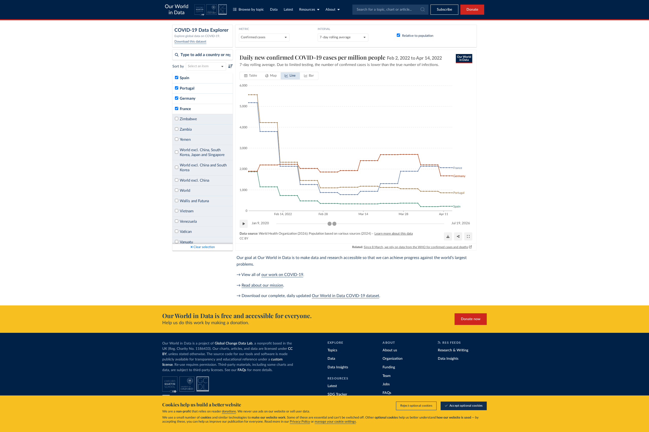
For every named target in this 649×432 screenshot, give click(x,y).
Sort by (178, 66)
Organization (393, 358)
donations (229, 411)
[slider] (330, 224)
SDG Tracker (337, 394)
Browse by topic (251, 9)
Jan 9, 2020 (260, 223)
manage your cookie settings (335, 421)
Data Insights (338, 367)
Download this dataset (190, 41)
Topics (332, 350)
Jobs (386, 384)
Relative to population (417, 36)
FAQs (242, 370)
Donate (472, 9)
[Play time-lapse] (244, 224)
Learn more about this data (393, 233)
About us (390, 350)
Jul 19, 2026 (461, 223)
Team (387, 376)
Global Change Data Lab (234, 343)
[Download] (448, 236)
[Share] (458, 236)
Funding (389, 367)
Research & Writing (453, 350)
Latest (288, 9)
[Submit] (422, 9)
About (330, 9)
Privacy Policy (300, 421)
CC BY (244, 238)
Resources (307, 9)
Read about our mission (262, 285)
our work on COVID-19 (282, 275)
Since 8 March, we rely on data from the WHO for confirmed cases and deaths (416, 247)
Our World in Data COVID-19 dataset (345, 296)
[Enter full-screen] (468, 236)
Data (274, 9)
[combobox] (390, 10)
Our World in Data (176, 9)
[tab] (250, 75)
